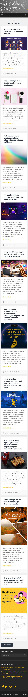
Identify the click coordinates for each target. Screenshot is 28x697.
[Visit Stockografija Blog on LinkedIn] (15, 687)
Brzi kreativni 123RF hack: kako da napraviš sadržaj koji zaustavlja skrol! (13, 581)
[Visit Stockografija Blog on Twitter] (6, 687)
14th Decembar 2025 (10, 372)
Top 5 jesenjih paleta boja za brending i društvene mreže (12, 501)
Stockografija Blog (11, 4)
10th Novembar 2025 (10, 433)
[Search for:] (14, 655)
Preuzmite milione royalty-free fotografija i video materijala (14, 197)
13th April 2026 (8, 188)
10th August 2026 (9, 73)
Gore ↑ (25, 694)
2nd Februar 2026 (9, 302)
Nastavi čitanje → (8, 68)
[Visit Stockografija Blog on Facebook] (3, 687)
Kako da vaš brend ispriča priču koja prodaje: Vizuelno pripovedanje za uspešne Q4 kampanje (13, 444)
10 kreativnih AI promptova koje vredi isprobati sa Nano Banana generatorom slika (13, 383)
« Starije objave (7, 644)
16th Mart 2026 (8, 245)
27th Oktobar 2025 (9, 492)
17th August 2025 (9, 638)
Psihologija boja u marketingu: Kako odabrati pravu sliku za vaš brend (13, 139)
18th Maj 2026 (8, 128)
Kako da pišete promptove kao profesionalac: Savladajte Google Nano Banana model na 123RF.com (14, 314)
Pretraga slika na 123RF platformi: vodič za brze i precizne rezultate (14, 254)
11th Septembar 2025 (10, 571)
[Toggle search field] (26, 15)
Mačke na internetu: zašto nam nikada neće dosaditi (13, 31)
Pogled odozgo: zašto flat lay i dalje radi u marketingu (12, 83)
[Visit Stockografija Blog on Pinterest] (10, 687)
